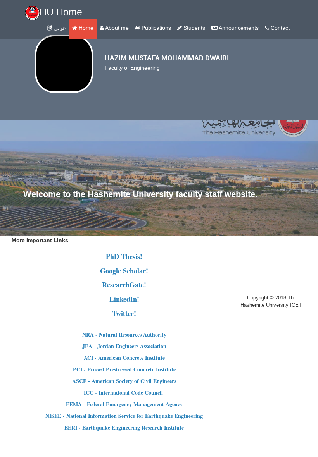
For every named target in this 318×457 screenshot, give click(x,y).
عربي (59, 28)
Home (85, 28)
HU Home (61, 12)
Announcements (238, 28)
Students (193, 28)
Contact (279, 28)
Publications (155, 28)
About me (116, 28)
